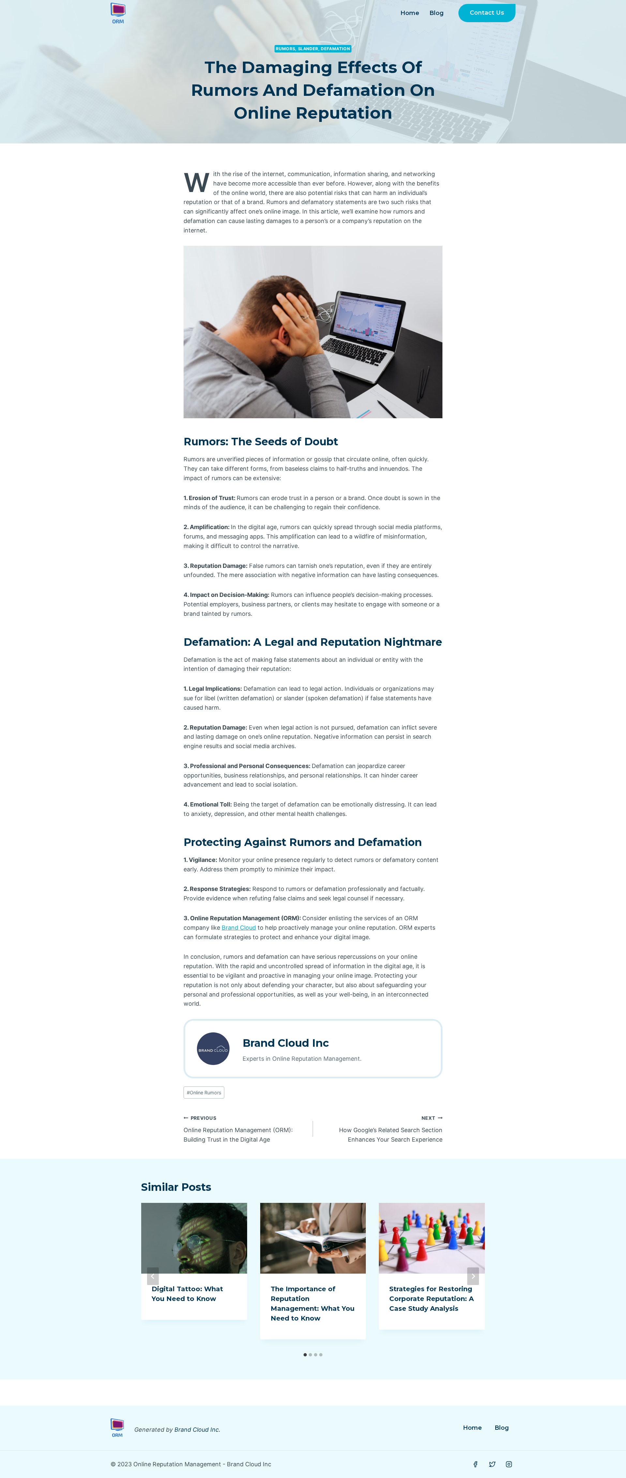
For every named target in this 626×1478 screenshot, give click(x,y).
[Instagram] (508, 1464)
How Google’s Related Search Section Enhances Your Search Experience (390, 1129)
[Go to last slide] (153, 1276)
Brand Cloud (239, 927)
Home (409, 13)
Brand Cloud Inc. (197, 1429)
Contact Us (487, 12)
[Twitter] (492, 1464)
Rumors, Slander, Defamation (313, 48)
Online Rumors (204, 1092)
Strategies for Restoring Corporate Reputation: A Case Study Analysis (431, 1298)
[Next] (473, 1276)
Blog (436, 13)
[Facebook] (475, 1464)
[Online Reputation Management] (118, 13)
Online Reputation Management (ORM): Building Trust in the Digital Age (238, 1129)
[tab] (305, 1354)
